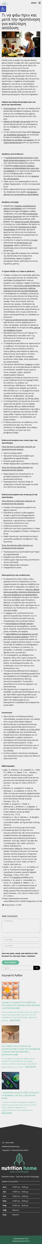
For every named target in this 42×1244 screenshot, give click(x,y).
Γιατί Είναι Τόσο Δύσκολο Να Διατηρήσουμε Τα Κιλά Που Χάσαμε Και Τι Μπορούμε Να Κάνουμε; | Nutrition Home (21, 1050)
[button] (3, 9)
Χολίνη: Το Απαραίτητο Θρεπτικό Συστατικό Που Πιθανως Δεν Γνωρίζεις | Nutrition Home (21, 1005)
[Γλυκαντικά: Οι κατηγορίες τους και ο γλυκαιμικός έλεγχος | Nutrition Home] (10, 1081)
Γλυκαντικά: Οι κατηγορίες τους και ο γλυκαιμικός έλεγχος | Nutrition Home (20, 1095)
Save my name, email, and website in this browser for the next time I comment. (20, 954)
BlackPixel (26, 1241)
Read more (15, 1020)
